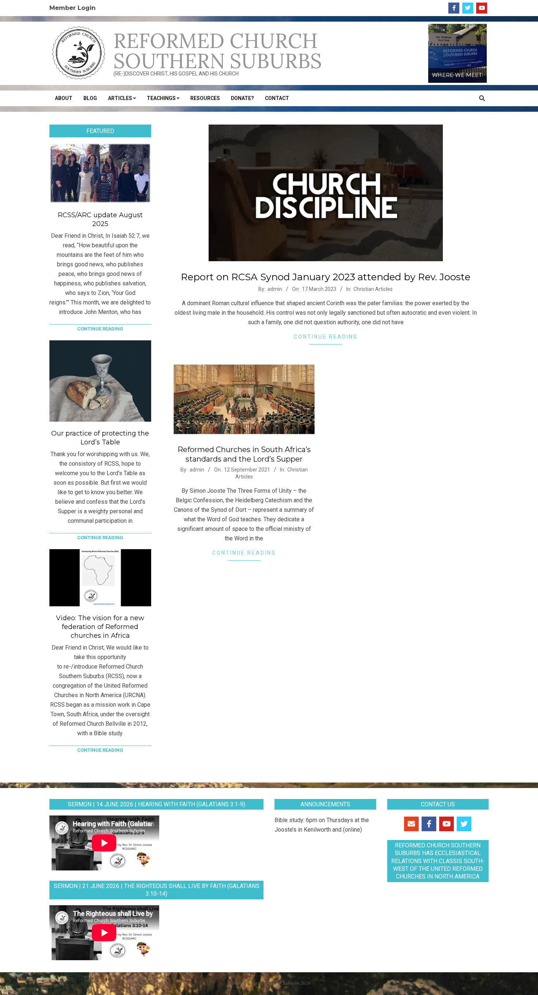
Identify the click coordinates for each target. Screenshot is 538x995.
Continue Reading (326, 337)
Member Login (72, 7)
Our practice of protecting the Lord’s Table (100, 437)
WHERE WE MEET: (457, 75)
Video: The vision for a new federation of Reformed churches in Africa (100, 627)
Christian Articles (373, 289)
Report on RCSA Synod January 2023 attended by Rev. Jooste (325, 277)
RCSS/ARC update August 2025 (100, 219)
